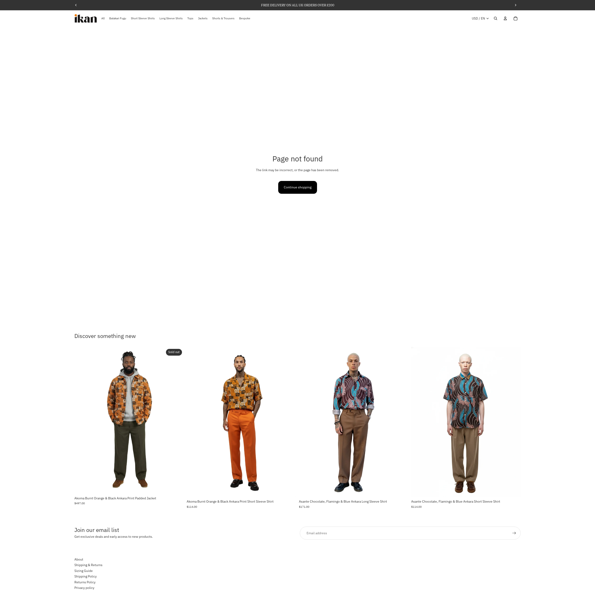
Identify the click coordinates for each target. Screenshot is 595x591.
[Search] (495, 18)
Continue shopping (297, 187)
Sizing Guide (83, 571)
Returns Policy (85, 582)
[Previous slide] (76, 5)
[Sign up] (514, 533)
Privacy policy (84, 588)
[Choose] (289, 490)
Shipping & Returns (88, 565)
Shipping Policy (85, 576)
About (78, 559)
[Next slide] (515, 5)
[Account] (505, 18)
